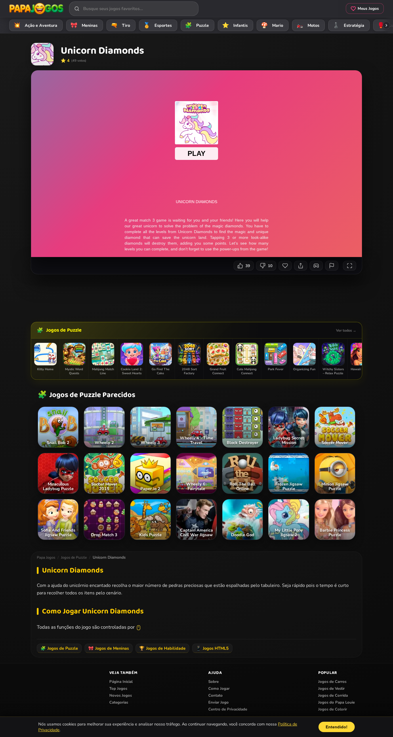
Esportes (157, 25)
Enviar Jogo (218, 702)
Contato (215, 695)
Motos (308, 25)
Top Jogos (118, 688)
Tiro (120, 25)
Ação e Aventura (36, 25)
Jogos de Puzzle (64, 330)
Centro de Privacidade (227, 709)
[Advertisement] (196, 296)
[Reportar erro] (331, 266)
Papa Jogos (46, 557)
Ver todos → (346, 330)
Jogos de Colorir (332, 709)
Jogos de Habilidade (162, 648)
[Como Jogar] (316, 266)
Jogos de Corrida (333, 695)
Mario (272, 25)
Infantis (235, 25)
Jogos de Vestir (331, 688)
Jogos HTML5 (212, 648)
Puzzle (197, 25)
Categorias (118, 702)
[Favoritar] (285, 266)
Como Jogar (219, 688)
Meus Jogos (368, 8)
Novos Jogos (120, 695)
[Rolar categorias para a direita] (386, 25)
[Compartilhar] (300, 266)
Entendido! (337, 727)
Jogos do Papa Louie (336, 702)
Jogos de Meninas (108, 648)
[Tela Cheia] (349, 266)
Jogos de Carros (332, 681)
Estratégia (349, 25)
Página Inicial (121, 681)
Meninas (84, 25)
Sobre (213, 681)
